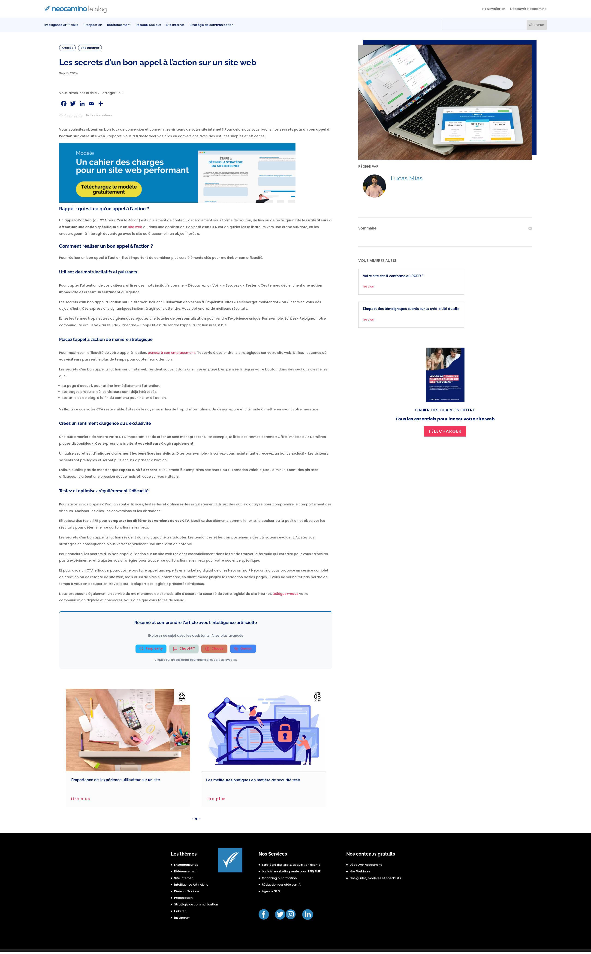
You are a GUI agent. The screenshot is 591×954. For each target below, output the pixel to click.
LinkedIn (180, 911)
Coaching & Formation (279, 878)
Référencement (119, 25)
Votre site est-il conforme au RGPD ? (393, 276)
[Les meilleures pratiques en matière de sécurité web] (128, 730)
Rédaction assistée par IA (281, 884)
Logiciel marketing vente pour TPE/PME (291, 871)
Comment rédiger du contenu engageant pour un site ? (255, 780)
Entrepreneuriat (186, 864)
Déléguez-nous (285, 593)
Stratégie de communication (211, 25)
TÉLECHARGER (445, 431)
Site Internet (175, 25)
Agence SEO (271, 891)
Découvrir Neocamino (528, 8)
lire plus (368, 286)
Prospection (93, 25)
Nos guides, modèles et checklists (375, 878)
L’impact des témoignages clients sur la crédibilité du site (411, 309)
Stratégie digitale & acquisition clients (291, 864)
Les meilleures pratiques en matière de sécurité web (118, 780)
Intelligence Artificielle (61, 25)
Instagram (182, 917)
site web (135, 227)
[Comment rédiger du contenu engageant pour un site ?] (264, 730)
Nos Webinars (360, 871)
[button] (192, 818)
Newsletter (496, 8)
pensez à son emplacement (171, 352)
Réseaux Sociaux (148, 25)
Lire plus (80, 798)
